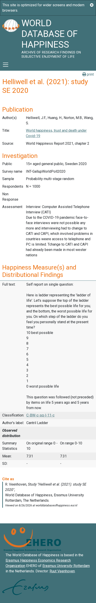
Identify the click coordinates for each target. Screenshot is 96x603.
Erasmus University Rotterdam (66, 566)
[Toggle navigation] (5, 64)
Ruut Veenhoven (62, 571)
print (90, 74)
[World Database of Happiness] (10, 37)
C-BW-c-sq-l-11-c (40, 415)
